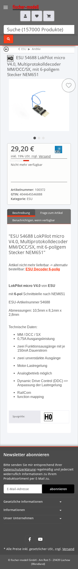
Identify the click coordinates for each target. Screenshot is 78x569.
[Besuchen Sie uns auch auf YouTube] (40, 539)
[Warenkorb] (49, 16)
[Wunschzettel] (37, 16)
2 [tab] (39, 138)
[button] (25, 16)
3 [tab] (43, 138)
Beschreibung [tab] (21, 213)
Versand (45, 156)
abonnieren (58, 489)
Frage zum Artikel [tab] (51, 213)
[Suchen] (8, 38)
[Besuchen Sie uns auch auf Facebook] (29, 539)
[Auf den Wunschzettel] (69, 85)
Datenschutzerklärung (19, 469)
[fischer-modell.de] (21, 7)
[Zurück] (6, 49)
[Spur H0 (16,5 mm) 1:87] (11, 58)
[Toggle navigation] (5, 4)
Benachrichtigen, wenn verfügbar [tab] (33, 220)
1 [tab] (34, 138)
